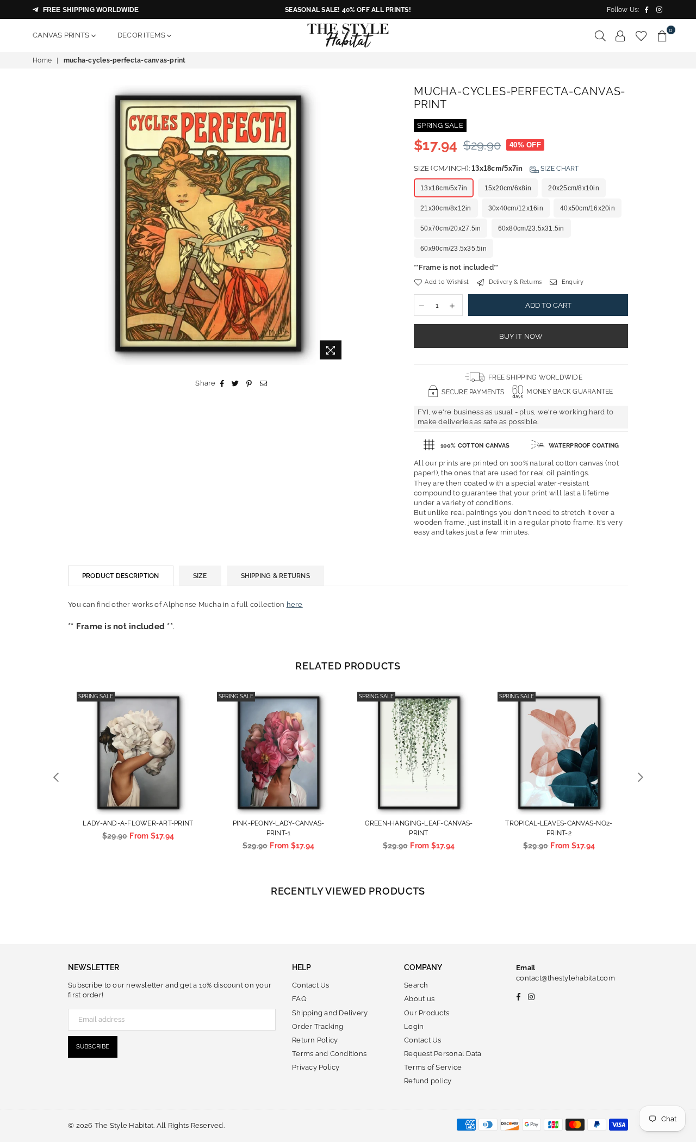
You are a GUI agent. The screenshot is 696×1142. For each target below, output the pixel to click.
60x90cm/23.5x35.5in (453, 248)
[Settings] (620, 35)
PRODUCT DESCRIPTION (120, 576)
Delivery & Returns (514, 282)
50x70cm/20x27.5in (450, 228)
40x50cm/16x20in (587, 208)
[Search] (600, 35)
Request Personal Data (442, 1054)
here (295, 604)
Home (42, 60)
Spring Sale (95, 696)
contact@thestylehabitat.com (565, 978)
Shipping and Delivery (330, 1013)
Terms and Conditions (329, 1054)
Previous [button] (55, 777)
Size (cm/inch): (496, 168)
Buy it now (521, 336)
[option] (208, 225)
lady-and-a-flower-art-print (138, 823)
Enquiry (571, 282)
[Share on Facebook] (222, 383)
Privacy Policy (316, 1067)
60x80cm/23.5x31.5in (531, 228)
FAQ (299, 999)
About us (419, 999)
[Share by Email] (264, 383)
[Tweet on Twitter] (235, 383)
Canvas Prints (62, 35)
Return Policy (315, 1040)
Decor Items (142, 35)
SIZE (200, 576)
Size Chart (559, 168)
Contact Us (311, 985)
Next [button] (640, 777)
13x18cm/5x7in (443, 188)
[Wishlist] (641, 35)
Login (414, 1026)
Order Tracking (318, 1026)
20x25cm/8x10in (573, 188)
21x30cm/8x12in (445, 208)
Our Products (426, 1013)
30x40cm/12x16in (515, 208)
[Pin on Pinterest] (249, 383)
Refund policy (427, 1081)
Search (416, 985)
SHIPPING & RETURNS (275, 576)
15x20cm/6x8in (507, 188)
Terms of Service (433, 1067)
